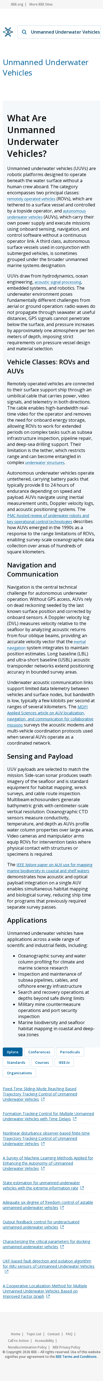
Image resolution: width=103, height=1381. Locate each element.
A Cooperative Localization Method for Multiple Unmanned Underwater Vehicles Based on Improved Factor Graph (45, 1291)
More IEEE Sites (41, 4)
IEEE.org (17, 4)
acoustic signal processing (58, 282)
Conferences (39, 1051)
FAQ (69, 1334)
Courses (42, 1062)
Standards (16, 1062)
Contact (54, 1334)
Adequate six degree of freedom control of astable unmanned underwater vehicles (48, 1205)
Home (15, 1334)
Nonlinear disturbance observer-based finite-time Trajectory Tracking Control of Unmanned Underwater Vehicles (46, 1138)
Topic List (33, 1334)
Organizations (19, 1072)
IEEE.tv (64, 1062)
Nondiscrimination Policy (27, 1347)
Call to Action (18, 1340)
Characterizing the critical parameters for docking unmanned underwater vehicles (46, 1244)
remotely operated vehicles (31, 198)
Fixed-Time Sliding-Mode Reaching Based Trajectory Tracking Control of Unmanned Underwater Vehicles (40, 1094)
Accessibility (44, 1340)
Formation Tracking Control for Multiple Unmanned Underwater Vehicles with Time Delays (48, 1116)
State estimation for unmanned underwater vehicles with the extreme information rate (41, 1185)
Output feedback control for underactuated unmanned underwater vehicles (41, 1224)
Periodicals (70, 1051)
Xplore (12, 1051)
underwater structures (45, 462)
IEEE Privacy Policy (66, 1347)
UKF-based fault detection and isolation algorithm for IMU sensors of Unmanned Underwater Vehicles (48, 1263)
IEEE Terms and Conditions (77, 1356)
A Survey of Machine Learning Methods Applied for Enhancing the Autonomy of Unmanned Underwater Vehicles (48, 1163)
